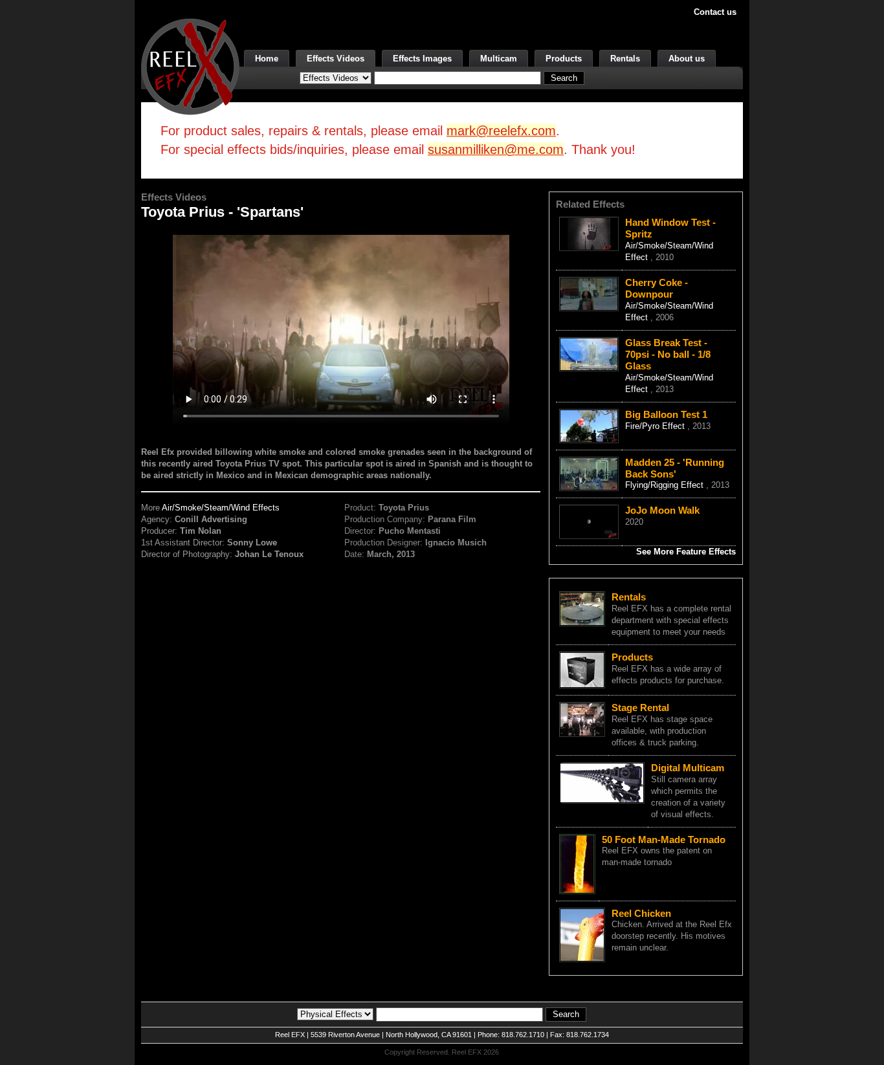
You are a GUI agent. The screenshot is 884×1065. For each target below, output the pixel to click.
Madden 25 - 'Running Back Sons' (674, 468)
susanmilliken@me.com (496, 149)
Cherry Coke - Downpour (656, 288)
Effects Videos (335, 58)
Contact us (715, 12)
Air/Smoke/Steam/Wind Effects (221, 507)
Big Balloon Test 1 (666, 414)
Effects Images (422, 58)
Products (564, 58)
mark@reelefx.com (501, 131)
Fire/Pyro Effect (656, 426)
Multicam (498, 58)
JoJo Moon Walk (662, 510)
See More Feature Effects (686, 551)
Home (266, 58)
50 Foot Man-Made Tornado (663, 839)
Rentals (625, 58)
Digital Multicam (687, 767)
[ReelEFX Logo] (190, 66)
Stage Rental (640, 707)
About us (687, 58)
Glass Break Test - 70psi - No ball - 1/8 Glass (668, 354)
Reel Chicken (641, 913)
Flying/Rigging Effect (665, 485)
